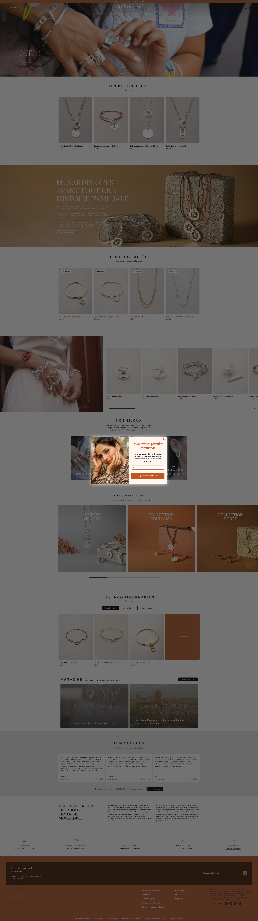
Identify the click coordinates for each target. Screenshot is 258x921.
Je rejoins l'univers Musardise (148, 476)
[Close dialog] (164, 439)
